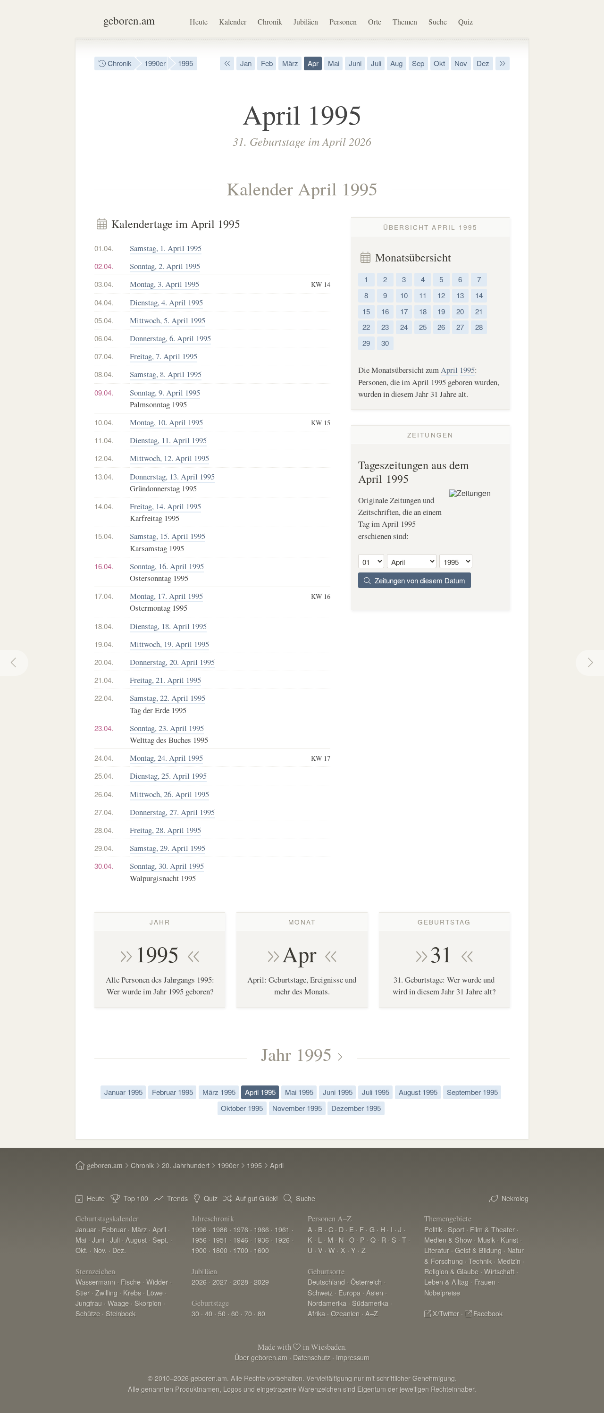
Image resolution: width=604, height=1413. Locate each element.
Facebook (488, 1313)
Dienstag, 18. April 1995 (168, 626)
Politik (433, 1229)
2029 (261, 1282)
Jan (246, 63)
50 (222, 1313)
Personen (343, 21)
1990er (155, 63)
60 (235, 1313)
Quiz (465, 21)
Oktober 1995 (242, 1108)
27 (460, 327)
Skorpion (147, 1303)
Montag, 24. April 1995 (166, 757)
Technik (480, 1261)
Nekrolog (515, 1198)
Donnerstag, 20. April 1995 (172, 661)
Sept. (160, 1240)
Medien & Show (448, 1240)
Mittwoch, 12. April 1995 (169, 458)
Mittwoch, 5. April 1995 (167, 320)
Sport (456, 1229)
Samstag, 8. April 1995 (165, 374)
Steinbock (120, 1313)
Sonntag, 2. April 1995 (165, 266)
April (449, 369)
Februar (114, 1229)
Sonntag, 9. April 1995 (165, 392)
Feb (267, 63)
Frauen (484, 1282)
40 (208, 1313)
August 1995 (418, 1092)
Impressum (352, 1357)
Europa (349, 1292)
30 (385, 343)
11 (423, 295)
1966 (261, 1229)
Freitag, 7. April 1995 (163, 356)
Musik (486, 1240)
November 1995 (297, 1108)
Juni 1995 (337, 1092)
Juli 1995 (375, 1092)
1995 (185, 63)
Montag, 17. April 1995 (166, 595)
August (136, 1240)
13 (460, 295)
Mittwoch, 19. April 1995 (169, 644)
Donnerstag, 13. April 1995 (172, 476)
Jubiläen (306, 21)
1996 (199, 1229)
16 (385, 311)
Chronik (270, 21)
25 (423, 327)
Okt (439, 63)
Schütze (88, 1313)
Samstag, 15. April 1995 (167, 535)
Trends (177, 1198)
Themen (405, 21)
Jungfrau (89, 1303)
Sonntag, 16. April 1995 (167, 566)
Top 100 (136, 1198)
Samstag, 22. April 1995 (167, 697)
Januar (86, 1229)
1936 (261, 1240)
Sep (418, 63)
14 (479, 295)
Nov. (100, 1250)
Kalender (232, 21)
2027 (219, 1282)
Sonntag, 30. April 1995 (167, 865)
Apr (313, 63)
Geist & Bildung (478, 1250)
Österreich (366, 1282)
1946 (240, 1240)
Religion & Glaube (451, 1271)
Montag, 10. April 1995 (166, 422)
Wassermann (95, 1282)
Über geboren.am (261, 1357)
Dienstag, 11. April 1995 (168, 440)
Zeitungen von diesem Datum (418, 580)
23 (385, 327)
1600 (261, 1250)
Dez (483, 63)
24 (404, 327)
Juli (376, 63)
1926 (282, 1240)
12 (441, 295)
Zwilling (106, 1292)
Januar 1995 (123, 1092)
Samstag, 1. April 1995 (165, 248)
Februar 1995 (172, 1092)
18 (423, 311)
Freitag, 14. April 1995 (165, 506)
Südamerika (370, 1303)
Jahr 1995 (296, 1054)
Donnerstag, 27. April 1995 (172, 812)
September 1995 (472, 1092)
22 (366, 327)
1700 (240, 1250)
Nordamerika (327, 1303)
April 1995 (260, 1092)
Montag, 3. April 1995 (164, 283)
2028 (240, 1282)
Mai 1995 (299, 1092)
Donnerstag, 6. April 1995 (170, 338)
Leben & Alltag (446, 1282)
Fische (131, 1282)
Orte (374, 21)
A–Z (371, 1313)
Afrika (316, 1313)
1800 (219, 1250)
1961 (282, 1229)
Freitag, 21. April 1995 (165, 679)
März (290, 63)
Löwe (155, 1292)
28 (479, 327)
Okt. (82, 1250)
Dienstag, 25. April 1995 (168, 775)
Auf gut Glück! (256, 1198)
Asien (374, 1292)
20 (460, 311)
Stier (83, 1292)
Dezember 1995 (356, 1108)
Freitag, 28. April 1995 (165, 829)
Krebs (132, 1292)
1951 (219, 1240)
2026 (199, 1282)
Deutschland (326, 1282)
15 (366, 311)
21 (479, 311)
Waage (118, 1303)
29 (366, 343)
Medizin (508, 1261)
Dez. (119, 1250)
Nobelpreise (442, 1292)
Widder (157, 1282)
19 (441, 311)
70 (248, 1313)
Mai (333, 63)
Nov (460, 63)
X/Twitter (446, 1313)
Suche (437, 21)
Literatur (436, 1250)
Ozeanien (345, 1313)
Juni (355, 63)
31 (441, 953)
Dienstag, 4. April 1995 (166, 302)
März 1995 (218, 1092)
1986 (219, 1229)
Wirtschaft (499, 1271)
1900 (199, 1250)
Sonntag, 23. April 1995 (167, 728)
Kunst (509, 1240)
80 (261, 1313)
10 (404, 295)
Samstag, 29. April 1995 (167, 847)
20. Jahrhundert (186, 1165)
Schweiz (320, 1292)
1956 (199, 1240)
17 (404, 311)
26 (441, 327)
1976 (240, 1229)
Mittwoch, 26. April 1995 (169, 794)
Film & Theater (492, 1229)
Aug (396, 63)
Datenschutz (311, 1357)
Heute (199, 21)
